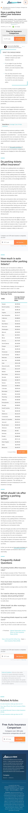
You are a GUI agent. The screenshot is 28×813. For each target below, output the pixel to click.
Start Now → (22, 452)
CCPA (21, 790)
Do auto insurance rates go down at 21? (11, 704)
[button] (14, 356)
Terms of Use (22, 41)
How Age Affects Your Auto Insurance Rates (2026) (12, 707)
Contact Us (10, 777)
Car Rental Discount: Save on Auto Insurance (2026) (12, 711)
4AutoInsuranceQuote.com (10, 786)
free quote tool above (16, 147)
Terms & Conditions (14, 790)
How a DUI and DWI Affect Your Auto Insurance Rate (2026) (11, 640)
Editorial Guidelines (7, 672)
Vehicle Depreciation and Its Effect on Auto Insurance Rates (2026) (18, 632)
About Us (5, 777)
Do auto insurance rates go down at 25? (11, 714)
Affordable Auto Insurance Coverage (11, 7)
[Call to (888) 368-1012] (25, 2)
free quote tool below (20, 547)
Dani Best (16, 46)
